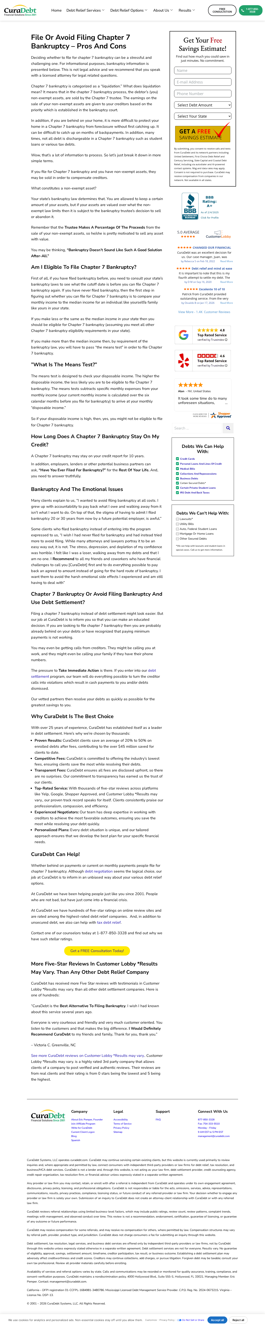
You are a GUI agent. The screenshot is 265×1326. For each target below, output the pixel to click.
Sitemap (117, 1132)
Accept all (217, 1320)
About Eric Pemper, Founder (87, 1119)
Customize (151, 1320)
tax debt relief (109, 922)
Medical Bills (187, 468)
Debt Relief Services (83, 10)
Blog (74, 1136)
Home (56, 10)
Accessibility (120, 1119)
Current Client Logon (83, 1132)
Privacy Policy (121, 1128)
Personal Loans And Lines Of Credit (201, 463)
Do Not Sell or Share (193, 1320)
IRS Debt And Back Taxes (195, 492)
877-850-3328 (206, 1119)
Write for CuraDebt (81, 1128)
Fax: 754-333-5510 (209, 1123)
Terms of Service (122, 1123)
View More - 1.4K (204, 312)
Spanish (75, 1140)
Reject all (238, 1320)
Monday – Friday (207, 1128)
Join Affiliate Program (83, 1123)
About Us (161, 10)
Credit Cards (187, 458)
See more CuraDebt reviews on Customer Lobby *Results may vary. (88, 1055)
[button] (202, 132)
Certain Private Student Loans (198, 487)
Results (185, 10)
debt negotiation (99, 871)
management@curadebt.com (214, 1136)
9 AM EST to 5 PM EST (210, 1132)
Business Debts (189, 478)
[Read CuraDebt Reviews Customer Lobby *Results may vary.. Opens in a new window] (212, 414)
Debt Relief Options (127, 10)
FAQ (158, 1119)
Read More (226, 261)
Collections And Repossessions (198, 473)
